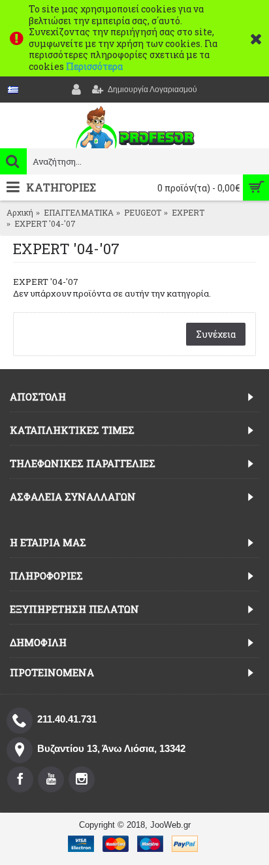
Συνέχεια (216, 334)
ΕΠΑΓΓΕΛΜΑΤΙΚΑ (79, 212)
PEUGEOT (142, 212)
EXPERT (188, 212)
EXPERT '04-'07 (45, 223)
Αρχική (20, 212)
